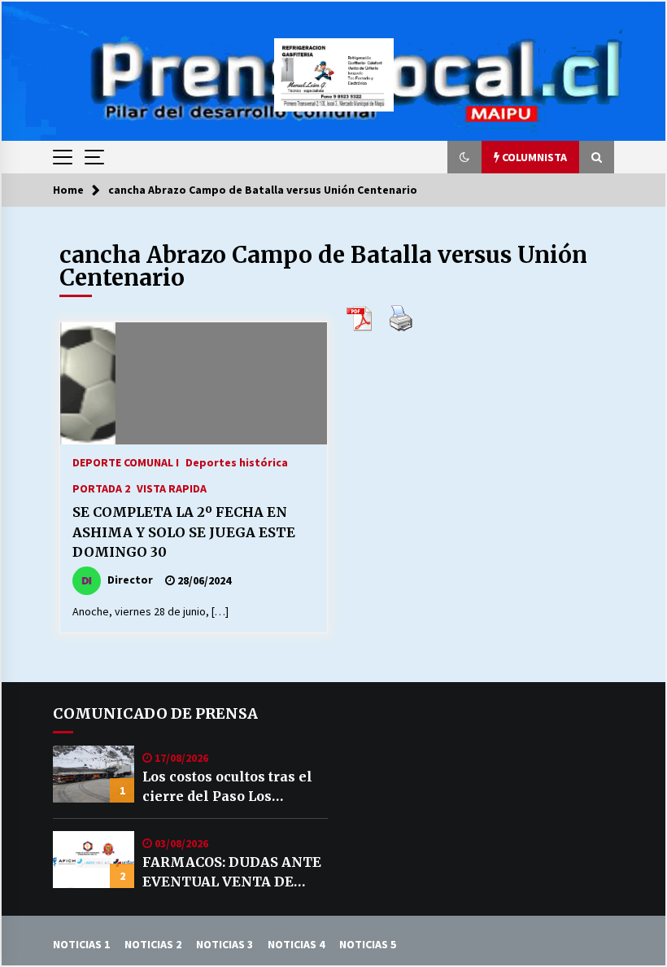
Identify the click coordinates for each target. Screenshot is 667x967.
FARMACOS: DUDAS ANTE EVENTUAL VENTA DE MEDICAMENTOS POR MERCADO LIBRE (231, 872)
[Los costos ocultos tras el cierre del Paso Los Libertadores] (93, 774)
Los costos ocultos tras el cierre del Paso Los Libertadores (227, 787)
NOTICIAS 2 (152, 944)
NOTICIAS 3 (224, 944)
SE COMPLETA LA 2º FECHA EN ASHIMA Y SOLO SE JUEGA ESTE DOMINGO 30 (183, 532)
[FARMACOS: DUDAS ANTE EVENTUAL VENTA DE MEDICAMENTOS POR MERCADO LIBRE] (93, 859)
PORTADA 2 (101, 487)
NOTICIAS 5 (367, 944)
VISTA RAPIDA (172, 487)
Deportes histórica (236, 461)
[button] (464, 157)
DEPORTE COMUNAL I (125, 461)
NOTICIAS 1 (81, 944)
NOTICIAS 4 (296, 944)
